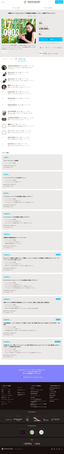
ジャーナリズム (4, 404)
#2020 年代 (52, 390)
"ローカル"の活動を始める (35, 399)
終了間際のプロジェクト (21, 395)
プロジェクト (5, 59)
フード (9, 402)
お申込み (32, 388)
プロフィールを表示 (53, 53)
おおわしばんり (11, 72)
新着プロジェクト (21, 392)
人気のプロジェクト (21, 390)
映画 (2, 390)
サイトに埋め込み (57, 47)
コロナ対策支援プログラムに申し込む (38, 406)
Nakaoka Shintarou (12, 105)
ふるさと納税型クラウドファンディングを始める (38, 401)
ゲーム (9, 393)
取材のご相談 (52, 395)
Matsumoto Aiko (12, 98)
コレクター (21, 59)
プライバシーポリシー (54, 399)
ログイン (3, 2)
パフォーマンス (11, 400)
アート (9, 390)
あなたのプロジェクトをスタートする (32, 377)
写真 (2, 391)
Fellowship (32, 397)
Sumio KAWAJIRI (12, 111)
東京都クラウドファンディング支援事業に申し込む (38, 404)
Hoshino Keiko (11, 92)
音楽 (35, 16)
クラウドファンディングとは (36, 390)
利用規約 (51, 397)
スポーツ (3, 402)
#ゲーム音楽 (4, 51)
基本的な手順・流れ (34, 391)
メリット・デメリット (35, 395)
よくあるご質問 (53, 391)
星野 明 (9, 85)
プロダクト (10, 395)
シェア (42, 47)
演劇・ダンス (4, 397)
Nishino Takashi (11, 137)
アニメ (3, 393)
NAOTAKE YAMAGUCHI (13, 66)
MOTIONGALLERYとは (55, 388)
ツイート (49, 47)
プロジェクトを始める (48, 7)
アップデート (13, 59)
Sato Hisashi (11, 143)
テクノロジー (4, 399)
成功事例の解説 (33, 393)
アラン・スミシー (12, 130)
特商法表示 (52, 401)
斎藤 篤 (9, 124)
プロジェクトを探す (16, 7)
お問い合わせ (52, 393)
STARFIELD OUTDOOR (13, 118)
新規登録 (59, 2)
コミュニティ (4, 395)
